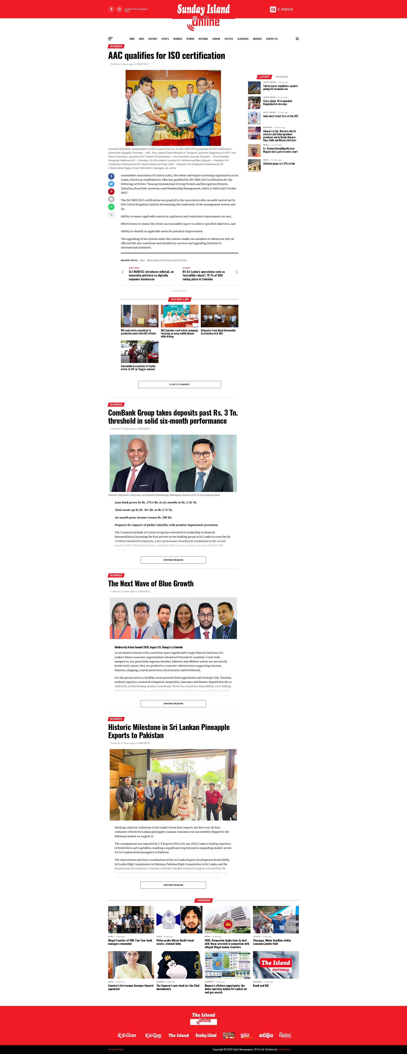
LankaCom (284, 1049)
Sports (165, 38)
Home (132, 38)
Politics (228, 38)
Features (152, 38)
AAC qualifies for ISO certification (167, 261)
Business (177, 38)
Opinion (190, 38)
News (141, 38)
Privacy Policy (116, 1049)
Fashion (216, 38)
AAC (143, 261)
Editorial (203, 38)
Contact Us (272, 38)
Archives (257, 38)
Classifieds (242, 38)
